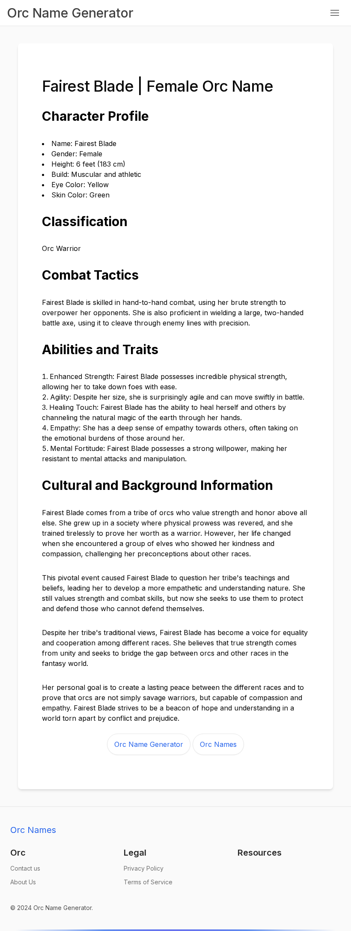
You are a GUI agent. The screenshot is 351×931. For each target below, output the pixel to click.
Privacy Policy (144, 868)
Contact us (25, 868)
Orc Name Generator (148, 744)
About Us (23, 882)
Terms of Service (148, 882)
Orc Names (218, 744)
